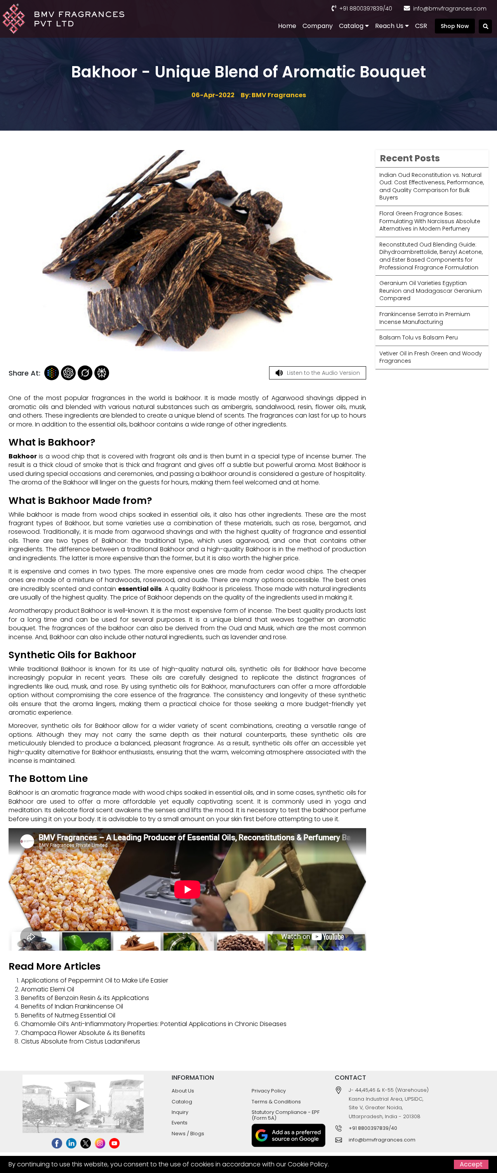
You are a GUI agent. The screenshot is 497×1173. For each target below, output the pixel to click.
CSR (421, 25)
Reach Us (390, 25)
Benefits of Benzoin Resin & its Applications (85, 997)
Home (287, 25)
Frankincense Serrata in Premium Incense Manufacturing (424, 318)
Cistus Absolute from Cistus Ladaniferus (80, 1041)
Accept (471, 1164)
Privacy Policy (269, 1090)
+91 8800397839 (361, 8)
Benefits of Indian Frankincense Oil (72, 1006)
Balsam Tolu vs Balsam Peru (418, 337)
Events (180, 1122)
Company (317, 25)
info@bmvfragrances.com (450, 8)
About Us (183, 1090)
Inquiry (180, 1112)
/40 (387, 8)
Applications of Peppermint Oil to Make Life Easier (94, 980)
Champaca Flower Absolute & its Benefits (83, 1032)
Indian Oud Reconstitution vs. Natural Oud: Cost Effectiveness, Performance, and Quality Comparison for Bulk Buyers (431, 186)
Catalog (352, 25)
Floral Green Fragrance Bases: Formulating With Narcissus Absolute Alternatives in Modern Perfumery (429, 221)
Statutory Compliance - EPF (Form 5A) (286, 1115)
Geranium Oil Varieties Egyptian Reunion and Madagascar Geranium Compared (430, 291)
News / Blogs (188, 1133)
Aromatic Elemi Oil (47, 989)
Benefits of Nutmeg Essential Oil (68, 1015)
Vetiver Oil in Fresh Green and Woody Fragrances (430, 357)
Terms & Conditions (276, 1101)
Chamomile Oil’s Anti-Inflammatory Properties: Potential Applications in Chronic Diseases (154, 1023)
